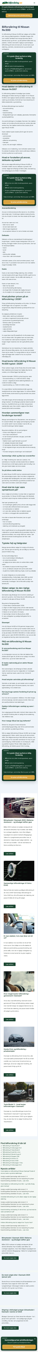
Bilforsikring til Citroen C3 (10, 1158)
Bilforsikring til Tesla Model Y (11, 1146)
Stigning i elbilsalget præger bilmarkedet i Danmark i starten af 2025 (18, 1311)
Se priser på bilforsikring (19, 80)
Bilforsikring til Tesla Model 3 (11, 1150)
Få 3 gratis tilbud (19, 1347)
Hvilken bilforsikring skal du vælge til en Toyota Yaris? (17, 1222)
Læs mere (26, 1181)
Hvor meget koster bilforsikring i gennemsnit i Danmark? (16, 995)
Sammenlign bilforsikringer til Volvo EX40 (17, 884)
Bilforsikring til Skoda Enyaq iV (12, 1154)
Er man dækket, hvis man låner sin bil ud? (18, 937)
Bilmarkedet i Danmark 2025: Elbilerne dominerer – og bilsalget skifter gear (18, 821)
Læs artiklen (9, 853)
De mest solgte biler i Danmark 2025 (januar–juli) (16, 1276)
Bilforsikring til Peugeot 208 (11, 1156)
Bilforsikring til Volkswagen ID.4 (12, 1148)
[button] (19, 15)
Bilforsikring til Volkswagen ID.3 (12, 1165)
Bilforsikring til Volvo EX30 (10, 1160)
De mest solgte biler (10, 1258)
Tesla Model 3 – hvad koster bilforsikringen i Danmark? (15, 1105)
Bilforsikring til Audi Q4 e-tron (11, 1152)
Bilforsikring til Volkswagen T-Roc (13, 1163)
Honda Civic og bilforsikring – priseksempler (15, 1050)
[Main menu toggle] (34, 3)
